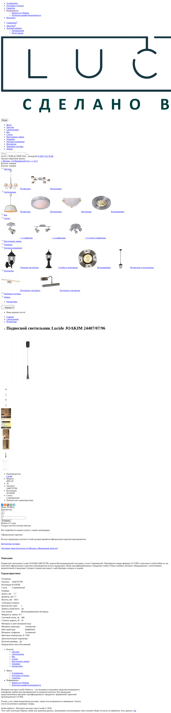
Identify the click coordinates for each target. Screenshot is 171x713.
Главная (10, 317)
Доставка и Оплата (15, 6)
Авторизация (18, 30)
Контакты (10, 18)
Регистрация (17, 33)
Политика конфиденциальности (26, 15)
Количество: (6, 509)
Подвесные (11, 322)
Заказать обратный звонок (13, 158)
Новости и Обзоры (20, 13)
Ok (134, 711)
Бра (8, 132)
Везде (9, 125)
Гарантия (10, 8)
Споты (9, 134)
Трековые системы (14, 146)
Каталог (8, 166)
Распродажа (11, 302)
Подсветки (11, 144)
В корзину (6, 521)
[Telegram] (14, 505)
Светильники (12, 130)
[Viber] (8, 505)
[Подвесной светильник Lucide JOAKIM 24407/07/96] (28, 386)
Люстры (10, 127)
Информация (12, 10)
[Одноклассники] (5, 505)
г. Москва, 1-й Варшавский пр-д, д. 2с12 (19, 161)
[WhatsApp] (11, 505)
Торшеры (10, 139)
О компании (12, 3)
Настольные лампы (15, 137)
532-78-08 (45, 156)
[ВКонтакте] (2, 505)
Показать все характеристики (19, 500)
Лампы (9, 149)
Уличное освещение (15, 142)
